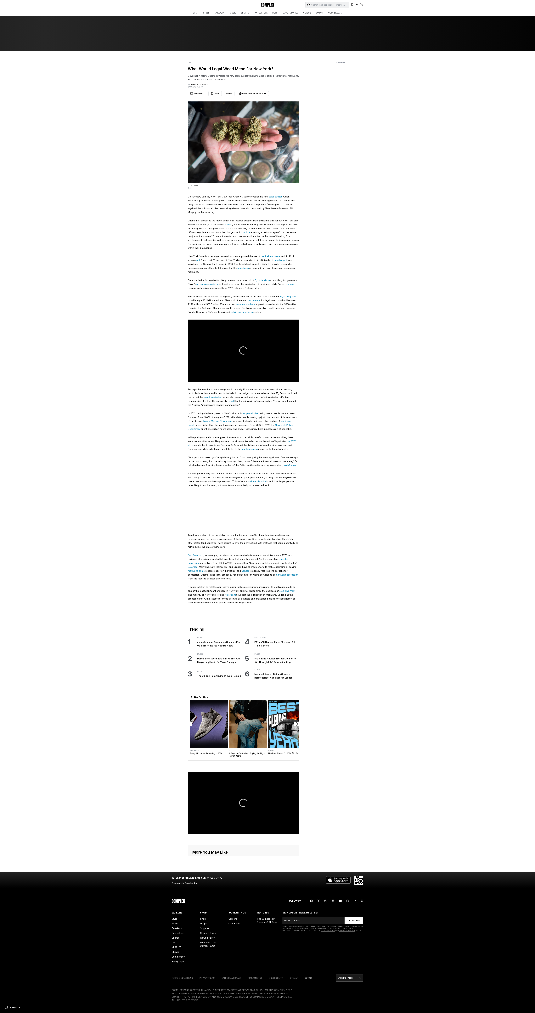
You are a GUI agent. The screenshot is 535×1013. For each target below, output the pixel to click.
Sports (175, 937)
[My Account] (357, 5)
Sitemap (294, 978)
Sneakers (194, 750)
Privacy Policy (328, 931)
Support (204, 928)
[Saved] (352, 5)
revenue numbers (245, 304)
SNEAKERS (220, 13)
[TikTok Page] (354, 901)
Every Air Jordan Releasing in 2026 (206, 753)
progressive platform (207, 284)
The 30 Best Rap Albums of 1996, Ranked (219, 675)
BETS (274, 13)
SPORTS (245, 13)
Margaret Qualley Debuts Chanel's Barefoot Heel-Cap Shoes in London (273, 676)
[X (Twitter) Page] (318, 901)
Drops (203, 923)
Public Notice (255, 978)
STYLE (206, 13)
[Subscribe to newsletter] (354, 920)
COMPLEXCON (335, 13)
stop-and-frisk (250, 413)
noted (231, 401)
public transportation (242, 312)
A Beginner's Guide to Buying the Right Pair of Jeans (247, 754)
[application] (243, 351)
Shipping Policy (208, 933)
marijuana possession (287, 574)
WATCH (319, 13)
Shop (203, 918)
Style (257, 670)
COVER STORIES (290, 13)
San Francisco (195, 555)
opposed (290, 284)
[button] (349, 978)
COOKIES (308, 978)
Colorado (193, 567)
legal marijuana (288, 296)
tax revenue (254, 300)
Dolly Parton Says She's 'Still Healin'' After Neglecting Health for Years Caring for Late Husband (219, 660)
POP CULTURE (261, 13)
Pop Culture (260, 638)
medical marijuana (270, 256)
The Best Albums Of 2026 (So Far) (284, 753)
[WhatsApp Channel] (325, 901)
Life (189, 63)
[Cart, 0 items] (361, 5)
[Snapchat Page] (347, 901)
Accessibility (276, 978)
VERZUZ (307, 13)
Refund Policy (207, 937)
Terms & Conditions (182, 978)
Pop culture (178, 933)
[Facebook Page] (311, 901)
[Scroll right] (296, 724)
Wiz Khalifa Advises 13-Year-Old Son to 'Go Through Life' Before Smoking (275, 660)
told (291, 465)
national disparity (257, 481)
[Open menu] (174, 5)
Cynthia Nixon (262, 280)
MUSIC (233, 13)
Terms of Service (347, 931)
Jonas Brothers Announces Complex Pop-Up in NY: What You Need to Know (219, 644)
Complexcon (178, 956)
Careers (232, 918)
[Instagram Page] (333, 901)
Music (200, 638)
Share (229, 94)
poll (198, 260)
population (243, 268)
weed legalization (213, 397)
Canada (245, 570)
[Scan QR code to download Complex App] (358, 880)
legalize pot (281, 260)
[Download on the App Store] (338, 880)
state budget (275, 196)
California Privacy (231, 978)
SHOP (195, 13)
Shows (175, 952)
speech (228, 224)
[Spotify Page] (362, 901)
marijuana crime (196, 570)
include (247, 232)
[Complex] (267, 5)
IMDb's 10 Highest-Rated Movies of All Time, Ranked (274, 644)
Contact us (234, 923)
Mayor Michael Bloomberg (217, 421)
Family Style (178, 961)
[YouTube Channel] (340, 901)
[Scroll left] (190, 724)
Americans (230, 594)
